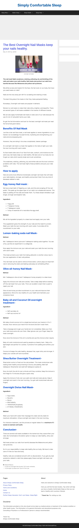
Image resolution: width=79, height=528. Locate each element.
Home (5, 490)
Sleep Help (39, 12)
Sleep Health (27, 12)
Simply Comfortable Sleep (39, 5)
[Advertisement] (39, 27)
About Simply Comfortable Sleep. (13, 482)
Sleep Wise (5, 12)
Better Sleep (15, 12)
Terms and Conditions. (10, 487)
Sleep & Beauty (9, 464)
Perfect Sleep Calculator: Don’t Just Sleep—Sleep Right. (20, 495)
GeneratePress (52, 525)
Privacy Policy (7, 485)
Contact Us (6, 492)
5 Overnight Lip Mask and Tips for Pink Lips (17, 468)
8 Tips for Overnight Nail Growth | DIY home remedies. (20, 466)
